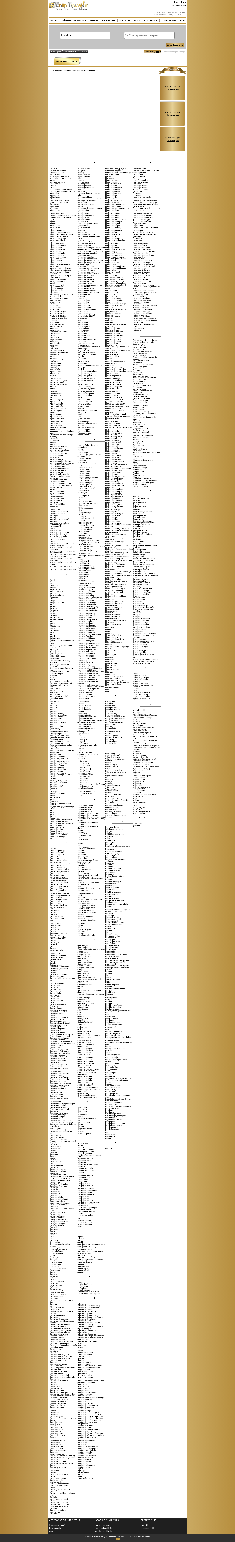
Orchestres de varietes (114, 770)
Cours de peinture (56, 1429)
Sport (135, 458)
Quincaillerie (110, 1148)
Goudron (80, 1016)
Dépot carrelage (83, 300)
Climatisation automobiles (60, 1244)
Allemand (53, 321)
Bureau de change (57, 827)
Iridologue (81, 1217)
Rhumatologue (138, 328)
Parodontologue (111, 857)
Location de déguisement (87, 1409)
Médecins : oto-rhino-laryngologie (118, 572)
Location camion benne (86, 1392)
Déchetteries (82, 202)
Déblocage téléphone (85, 188)
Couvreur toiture (56, 1469)
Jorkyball (80, 1265)
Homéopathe (82, 1115)
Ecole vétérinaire (84, 494)
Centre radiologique (57, 1117)
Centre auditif (55, 1016)
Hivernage (81, 1113)
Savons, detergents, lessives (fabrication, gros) (144, 366)
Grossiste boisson (84, 1048)
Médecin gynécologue (113, 470)
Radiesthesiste (139, 176)
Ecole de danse (83, 475)
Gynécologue (82, 1093)
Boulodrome (54, 749)
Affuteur (53, 223)
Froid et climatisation (85, 929)
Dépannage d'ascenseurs (87, 259)
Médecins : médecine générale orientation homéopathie (117, 558)
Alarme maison (55, 307)
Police (107, 1029)
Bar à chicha (54, 606)
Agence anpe (55, 225)
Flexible (80, 881)
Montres (108, 667)
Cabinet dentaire (56, 884)
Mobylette (109, 658)
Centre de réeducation (58, 1070)
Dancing (80, 173)
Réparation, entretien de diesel (145, 285)
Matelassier (109, 366)
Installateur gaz (83, 1196)
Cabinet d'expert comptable (60, 864)
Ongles (108, 763)
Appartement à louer (57, 367)
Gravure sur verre (84, 1043)
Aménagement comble (58, 332)
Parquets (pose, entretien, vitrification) (115, 860)
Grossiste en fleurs (84, 1060)
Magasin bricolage (112, 191)
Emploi (80, 559)
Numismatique (111, 741)
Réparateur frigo (139, 257)
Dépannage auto (83, 255)
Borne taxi (54, 707)
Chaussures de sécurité (59, 1199)
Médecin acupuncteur (113, 433)
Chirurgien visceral (57, 1225)
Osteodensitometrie (113, 794)
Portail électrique (111, 1056)
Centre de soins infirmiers (60, 1077)
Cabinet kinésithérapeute (59, 899)
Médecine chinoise (112, 519)
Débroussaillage (83, 189)
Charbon (53, 1158)
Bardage (53, 625)
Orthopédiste (110, 787)
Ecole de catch (83, 469)
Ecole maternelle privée (86, 488)
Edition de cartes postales (87, 503)
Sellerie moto (138, 383)
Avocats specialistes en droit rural (63, 570)
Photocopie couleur (112, 936)
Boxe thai (53, 784)
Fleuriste (80, 871)
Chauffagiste (54, 1188)
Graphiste (81, 1026)
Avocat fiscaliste (56, 538)
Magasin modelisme (113, 242)
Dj (78, 382)
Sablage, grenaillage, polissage (145, 340)
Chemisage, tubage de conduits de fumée (63, 1209)
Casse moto (54, 987)
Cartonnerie (54, 971)
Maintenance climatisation (115, 279)
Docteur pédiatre (83, 399)
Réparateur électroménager (143, 255)
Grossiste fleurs (83, 1067)
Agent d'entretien (56, 287)
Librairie (80, 1360)
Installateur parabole (85, 1200)
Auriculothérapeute (57, 498)
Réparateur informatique (142, 261)
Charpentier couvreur (58, 1175)
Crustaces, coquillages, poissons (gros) (63, 1494)
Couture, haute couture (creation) (62, 1458)
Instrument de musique (86, 1211)
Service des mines (140, 406)
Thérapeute (137, 551)
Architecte (54, 377)
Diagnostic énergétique (86, 352)
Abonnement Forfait (57, 173)
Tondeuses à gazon (140, 579)
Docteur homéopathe (85, 394)
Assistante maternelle (58, 454)
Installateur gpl (83, 1198)
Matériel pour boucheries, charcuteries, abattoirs (115, 400)
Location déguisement (86, 1441)
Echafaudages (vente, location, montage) (89, 455)
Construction (54, 1379)
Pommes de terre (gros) (114, 1031)
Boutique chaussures (58, 756)
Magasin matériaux (112, 238)
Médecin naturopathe (113, 480)
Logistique (81, 1471)
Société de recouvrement (143, 436)
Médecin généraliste (113, 467)
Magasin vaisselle (112, 263)
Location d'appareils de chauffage (90, 1398)
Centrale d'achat (56, 1008)
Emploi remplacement (86, 569)
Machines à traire (112, 174)
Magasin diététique (112, 232)
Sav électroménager (141, 361)
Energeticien (82, 580)
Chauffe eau (54, 1190)
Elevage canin (83, 537)
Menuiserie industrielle (114, 607)
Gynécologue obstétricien (87, 1097)
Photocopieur (110, 938)
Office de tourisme (112, 757)
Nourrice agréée (111, 736)
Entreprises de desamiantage (88, 676)
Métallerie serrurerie (113, 624)
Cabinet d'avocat (56, 858)
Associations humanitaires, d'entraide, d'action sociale (60, 475)
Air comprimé (55, 302)
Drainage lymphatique (85, 427)
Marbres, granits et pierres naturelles (115, 325)
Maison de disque (112, 296)
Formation (81, 898)
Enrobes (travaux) (84, 584)
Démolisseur (82, 232)
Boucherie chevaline (57, 717)
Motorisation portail (112, 678)
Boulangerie (54, 728)
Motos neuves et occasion (115, 680)
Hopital (80, 1117)
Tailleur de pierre (139, 506)
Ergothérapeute (83, 734)
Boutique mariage (56, 771)
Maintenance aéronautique (115, 277)
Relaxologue (138, 231)
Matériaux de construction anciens (118, 371)
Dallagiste (81, 171)
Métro (107, 632)
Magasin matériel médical (115, 240)
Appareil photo (55, 366)
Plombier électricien (113, 1007)
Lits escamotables (84, 1375)
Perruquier (109, 913)
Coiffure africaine (56, 1297)
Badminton (54, 586)
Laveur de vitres (83, 1356)
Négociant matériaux (113, 709)
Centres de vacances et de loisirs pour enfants (63, 1125)
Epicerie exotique (84, 707)
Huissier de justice (84, 1128)
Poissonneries (110, 1028)
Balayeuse (54, 597)
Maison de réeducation (114, 300)
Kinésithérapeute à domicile (88, 1292)
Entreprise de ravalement (87, 629)
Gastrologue (82, 986)
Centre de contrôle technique (61, 1042)
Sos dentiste (138, 443)
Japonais (80, 1237)
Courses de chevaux (58, 1435)
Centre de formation (57, 1046)
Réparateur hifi (138, 259)
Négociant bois (111, 707)
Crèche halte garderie (58, 1478)
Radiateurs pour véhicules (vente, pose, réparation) (146, 172)
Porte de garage (111, 1058)
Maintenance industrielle (114, 281)
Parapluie (109, 844)
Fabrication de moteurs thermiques (91, 817)
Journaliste (83, 52)
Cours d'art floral (56, 1422)
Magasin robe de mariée (114, 257)
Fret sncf (80, 922)
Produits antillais (111, 1093)
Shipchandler (138, 426)
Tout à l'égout (138, 587)
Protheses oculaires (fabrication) (118, 1106)
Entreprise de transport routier (89, 634)
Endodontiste (82, 576)
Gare (79, 983)
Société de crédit (139, 434)
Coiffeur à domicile (57, 1281)
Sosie (135, 447)
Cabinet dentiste (56, 888)
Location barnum (83, 1388)
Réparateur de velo (140, 253)
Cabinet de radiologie (58, 881)
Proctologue (110, 1091)
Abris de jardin (55, 174)
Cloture (52, 1255)
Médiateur (109, 594)
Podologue (109, 1020)
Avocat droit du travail (58, 534)
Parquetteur (109, 863)
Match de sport (111, 364)
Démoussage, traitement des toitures (88, 237)
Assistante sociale (57, 455)
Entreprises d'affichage (86, 666)
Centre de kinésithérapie (59, 1051)
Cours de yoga (55, 1431)
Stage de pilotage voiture (143, 460)
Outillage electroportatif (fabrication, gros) (114, 807)
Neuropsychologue (112, 732)
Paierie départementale (114, 829)
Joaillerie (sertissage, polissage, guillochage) (90, 1260)
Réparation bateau (140, 274)
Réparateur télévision (141, 272)
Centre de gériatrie (57, 1047)
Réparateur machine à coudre (144, 266)
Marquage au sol (111, 352)
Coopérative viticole (57, 1407)
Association (54, 457)
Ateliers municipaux (57, 493)
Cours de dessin (56, 1428)
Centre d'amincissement (59, 1025)
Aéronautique (55, 210)
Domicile (80, 409)
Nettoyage (109, 711)
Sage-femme (138, 344)
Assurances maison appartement (62, 485)
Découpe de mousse (85, 216)
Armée (52, 388)
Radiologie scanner (140, 189)
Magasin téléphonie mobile (115, 259)
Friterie (80, 928)
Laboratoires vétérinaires (87, 1341)
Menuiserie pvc (111, 611)
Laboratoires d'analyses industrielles (86, 1331)
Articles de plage (56, 405)
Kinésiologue (82, 1288)
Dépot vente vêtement (86, 315)
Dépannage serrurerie (85, 279)
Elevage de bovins (84, 539)
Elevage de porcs (84, 548)
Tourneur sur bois (140, 581)
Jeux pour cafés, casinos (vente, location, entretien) (90, 1252)
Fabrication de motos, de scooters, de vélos (91, 820)
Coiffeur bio (54, 1287)
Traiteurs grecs (139, 602)
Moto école (109, 673)
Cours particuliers (56, 1433)
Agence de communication (60, 232)
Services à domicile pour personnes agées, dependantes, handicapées (145, 413)
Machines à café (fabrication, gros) (119, 173)
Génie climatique (84, 998)
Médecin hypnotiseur (113, 474)
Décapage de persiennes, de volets (88, 194)
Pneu (107, 1015)
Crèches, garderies (57, 1482)
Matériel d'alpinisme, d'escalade (117, 377)
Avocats (53, 542)
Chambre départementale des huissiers (61, 1133)
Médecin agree (111, 435)
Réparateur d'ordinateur (142, 249)
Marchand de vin (111, 343)
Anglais (52, 347)
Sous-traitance (138, 451)
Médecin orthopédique (114, 489)
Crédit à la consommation (60, 1484)
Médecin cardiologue (113, 442)
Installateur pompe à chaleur (88, 1202)
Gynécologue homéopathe (87, 1095)
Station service (139, 473)
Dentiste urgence (84, 246)
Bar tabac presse (56, 619)
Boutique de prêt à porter (59, 762)
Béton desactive (56, 653)
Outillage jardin (111, 809)
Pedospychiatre (111, 889)
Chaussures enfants (57, 1201)
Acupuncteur (54, 195)
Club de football (56, 1263)
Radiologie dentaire (140, 186)
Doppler (80, 414)
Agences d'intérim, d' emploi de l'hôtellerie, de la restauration (62, 269)
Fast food (81, 838)
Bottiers (53, 709)
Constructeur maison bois (60, 1375)
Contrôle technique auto (59, 1392)
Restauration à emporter (142, 309)
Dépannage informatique (86, 270)
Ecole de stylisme (84, 484)
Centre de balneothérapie (59, 1038)
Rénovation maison (140, 242)
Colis (51, 1302)
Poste (107, 1071)
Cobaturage (54, 1276)
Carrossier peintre (56, 957)
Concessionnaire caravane (60, 1358)
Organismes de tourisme (115, 776)
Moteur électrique (112, 669)
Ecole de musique (84, 483)
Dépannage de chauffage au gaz (90, 261)
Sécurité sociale (139, 380)
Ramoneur (137, 195)
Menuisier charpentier (113, 615)
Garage (80, 951)
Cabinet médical (56, 901)
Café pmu (53, 912)
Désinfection (82, 334)
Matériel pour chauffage (114, 405)
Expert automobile (84, 769)
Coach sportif (55, 1272)
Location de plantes (85, 1426)
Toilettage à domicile (141, 570)
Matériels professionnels (114, 410)
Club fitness (54, 1267)
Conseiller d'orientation (58, 1371)
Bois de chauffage (57, 690)
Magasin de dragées (113, 206)
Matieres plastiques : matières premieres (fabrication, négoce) (117, 415)
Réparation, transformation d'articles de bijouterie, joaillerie (145, 292)
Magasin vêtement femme (115, 266)
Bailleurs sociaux (56, 591)
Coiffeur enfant (55, 1289)
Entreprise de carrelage (86, 602)
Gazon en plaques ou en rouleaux (90, 994)
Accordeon (54, 180)
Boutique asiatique (57, 754)
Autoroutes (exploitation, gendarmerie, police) (59, 524)
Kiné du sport (82, 1286)
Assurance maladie (57, 482)
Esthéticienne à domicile (87, 745)
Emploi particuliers (84, 565)
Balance (53, 593)
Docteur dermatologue (86, 388)
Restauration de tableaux (143, 313)
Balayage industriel (57, 595)
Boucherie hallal (56, 719)
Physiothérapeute (112, 945)
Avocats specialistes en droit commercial (61, 548)
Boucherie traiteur (56, 720)
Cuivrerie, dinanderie (58, 1510)
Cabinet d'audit (55, 856)
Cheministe (54, 1207)
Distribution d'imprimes (86, 377)
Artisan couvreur (56, 416)
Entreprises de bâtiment (86, 670)
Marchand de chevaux (114, 332)
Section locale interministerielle (145, 378)
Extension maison (84, 794)
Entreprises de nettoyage (87, 679)
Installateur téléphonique (87, 1207)
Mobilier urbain (111, 656)
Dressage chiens (84, 431)
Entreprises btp (83, 664)
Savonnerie (137, 363)
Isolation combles (84, 1221)
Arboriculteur (54, 373)
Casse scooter (55, 989)
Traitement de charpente (142, 588)
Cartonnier (54, 972)
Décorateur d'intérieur (85, 204)
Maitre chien (110, 307)
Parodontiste (110, 855)
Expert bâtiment (83, 771)
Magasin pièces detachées (115, 249)
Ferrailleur (81, 853)
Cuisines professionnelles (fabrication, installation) (60, 1505)
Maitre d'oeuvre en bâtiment (116, 309)
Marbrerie (109, 322)
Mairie (107, 289)
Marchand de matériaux (114, 337)
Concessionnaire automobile (61, 1356)
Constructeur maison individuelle (62, 1377)
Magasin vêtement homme (115, 268)
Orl (106, 778)
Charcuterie (54, 1160)
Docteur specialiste (84, 403)
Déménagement (83, 227)
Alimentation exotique (58, 317)
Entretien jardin (83, 698)
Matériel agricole (111, 373)
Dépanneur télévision (85, 294)
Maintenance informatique (115, 283)
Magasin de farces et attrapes (117, 208)
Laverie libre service (85, 1355)
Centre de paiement (57, 1059)
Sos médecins (138, 445)
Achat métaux (55, 184)
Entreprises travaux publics (88, 689)
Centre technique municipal (60, 1120)
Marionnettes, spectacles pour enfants (117, 348)
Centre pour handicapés (59, 1113)
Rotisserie (137, 330)
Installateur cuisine (84, 1193)
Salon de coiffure (139, 355)
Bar (51, 604)
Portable (108, 1046)
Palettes (108, 833)
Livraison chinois (84, 1379)
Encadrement (82, 572)
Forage (80, 892)
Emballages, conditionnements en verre (90, 557)
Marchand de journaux (114, 336)
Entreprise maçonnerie (86, 653)
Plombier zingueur (112, 1009)
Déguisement (82, 225)
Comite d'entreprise (57, 1315)
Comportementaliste (57, 1340)
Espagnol (81, 741)
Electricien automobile (86, 518)
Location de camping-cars (87, 1405)
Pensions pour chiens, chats (116, 904)
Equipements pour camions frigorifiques (88, 731)
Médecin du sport (112, 457)
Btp (51, 810)
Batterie (53, 636)
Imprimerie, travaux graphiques (89, 1164)
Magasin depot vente (113, 231)
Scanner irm (138, 368)
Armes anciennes (56, 390)
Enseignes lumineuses (86, 588)
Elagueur (80, 514)
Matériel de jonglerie (113, 384)
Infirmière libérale (84, 1177)
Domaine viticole (83, 407)
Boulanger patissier (57, 726)
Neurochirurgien (111, 724)
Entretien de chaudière (86, 694)
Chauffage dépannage (58, 1186)
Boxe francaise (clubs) (58, 782)
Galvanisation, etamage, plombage (91, 949)
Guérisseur (81, 1091)
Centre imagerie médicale (59, 1098)
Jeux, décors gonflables (86, 1257)
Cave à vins (54, 999)
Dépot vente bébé (84, 307)
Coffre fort (53, 1278)
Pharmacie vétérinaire (113, 925)
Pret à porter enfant (112, 1088)
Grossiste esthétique (85, 1063)
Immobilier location (84, 1153)
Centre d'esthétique (57, 1032)
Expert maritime (83, 780)
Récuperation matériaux (142, 221)
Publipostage (110, 1134)
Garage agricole (83, 955)
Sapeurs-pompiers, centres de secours (145, 358)
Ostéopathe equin (112, 798)
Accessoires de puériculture (60, 178)
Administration (55, 204)
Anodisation (54, 354)
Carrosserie (54, 952)
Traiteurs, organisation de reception (143, 610)
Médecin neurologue (113, 482)
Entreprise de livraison (86, 616)
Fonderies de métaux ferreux (88, 888)
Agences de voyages (58, 279)
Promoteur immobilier (113, 1103)
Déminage (81, 231)
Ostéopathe (109, 796)
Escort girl (81, 737)
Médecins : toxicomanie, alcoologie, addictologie (115, 591)
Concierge (53, 1362)
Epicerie (80, 704)
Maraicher (109, 321)
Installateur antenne (85, 1185)
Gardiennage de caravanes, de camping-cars (89, 980)
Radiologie (137, 184)
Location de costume (85, 1407)
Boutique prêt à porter (58, 773)
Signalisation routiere (141, 428)
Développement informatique (88, 347)
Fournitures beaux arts (86, 911)
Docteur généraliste (85, 390)
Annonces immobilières (59, 352)
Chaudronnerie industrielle (60, 1180)
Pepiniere (109, 906)
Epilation (80, 711)
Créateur (53, 1473)
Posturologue (110, 1073)
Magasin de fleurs (112, 210)
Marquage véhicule (112, 356)
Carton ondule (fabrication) (60, 967)
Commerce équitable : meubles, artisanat (62, 1322)
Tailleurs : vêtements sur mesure (146, 508)
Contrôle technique (57, 1390)
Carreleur (53, 946)
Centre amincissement (58, 1010)
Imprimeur (81, 1166)
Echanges (124, 21)
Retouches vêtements (141, 317)
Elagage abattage (84, 513)
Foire (79, 886)
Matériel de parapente (113, 386)
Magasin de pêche (112, 225)
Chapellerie (54, 1154)
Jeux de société (83, 1246)
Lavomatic (81, 1358)
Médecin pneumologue (114, 497)
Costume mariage (56, 1416)
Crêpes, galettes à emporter (60, 1490)
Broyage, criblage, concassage (62, 807)
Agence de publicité (57, 240)
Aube (52, 495)
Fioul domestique (84, 868)
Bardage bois (55, 627)
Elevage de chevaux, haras (88, 541)
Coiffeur (53, 1280)
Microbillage (110, 641)
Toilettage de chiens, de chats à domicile (145, 576)
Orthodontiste (110, 783)
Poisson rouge (111, 1026)
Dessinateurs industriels (86, 339)
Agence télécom (56, 261)
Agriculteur (54, 293)
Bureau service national (59, 835)
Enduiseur (81, 578)
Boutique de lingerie (57, 760)
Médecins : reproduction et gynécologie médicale (115, 586)
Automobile (54, 515)
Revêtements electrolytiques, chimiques (144, 325)
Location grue (82, 1444)
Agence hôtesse (56, 248)
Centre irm (54, 1100)
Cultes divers (55, 1512)
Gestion (80, 1011)
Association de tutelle (58, 467)
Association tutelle (57, 472)
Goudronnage (82, 1018)
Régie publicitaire (139, 229)
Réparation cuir (139, 277)
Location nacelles (84, 1454)
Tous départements (70, 52)
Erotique (80, 736)
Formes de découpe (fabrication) (90, 899)
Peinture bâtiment (112, 898)
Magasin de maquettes (114, 221)
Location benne (83, 1390)
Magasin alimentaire (113, 184)
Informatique (82, 1181)
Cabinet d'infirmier (57, 866)
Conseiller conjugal (57, 1370)
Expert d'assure (83, 777)
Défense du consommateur (88, 223)
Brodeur (53, 805)
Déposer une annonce (74, 21)
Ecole (79, 466)
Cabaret (53, 849)
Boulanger (53, 724)
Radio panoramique (140, 182)
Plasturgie (109, 994)
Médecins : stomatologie (115, 588)
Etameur (80, 749)
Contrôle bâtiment (56, 1386)
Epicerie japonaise (84, 709)
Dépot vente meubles (85, 311)
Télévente (137, 540)
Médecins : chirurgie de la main (117, 528)
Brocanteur (54, 801)
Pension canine (111, 902)
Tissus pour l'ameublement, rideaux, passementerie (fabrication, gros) (144, 566)
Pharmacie (109, 915)
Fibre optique (82, 858)
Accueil (54, 21)
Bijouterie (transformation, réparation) (60, 665)
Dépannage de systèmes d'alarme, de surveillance (91, 263)
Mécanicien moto (112, 418)
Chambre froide (55, 1135)
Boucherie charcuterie (58, 715)
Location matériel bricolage (87, 1446)
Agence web (54, 266)
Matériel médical (111, 395)
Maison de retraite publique (115, 304)
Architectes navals (57, 382)
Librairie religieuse (84, 1364)
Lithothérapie (82, 1373)
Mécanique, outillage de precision (118, 427)
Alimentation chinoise (58, 315)
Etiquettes (81, 760)
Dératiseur (81, 321)
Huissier (80, 1126)
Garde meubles (83, 975)
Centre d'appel (55, 1027)
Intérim (80, 1213)
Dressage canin (83, 429)
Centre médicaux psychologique (62, 1104)
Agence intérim (55, 251)
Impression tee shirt (85, 1159)
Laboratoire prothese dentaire (88, 1323)
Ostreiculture (110, 802)
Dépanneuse (82, 296)
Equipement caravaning (86, 717)
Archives (53, 386)
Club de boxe (55, 1261)
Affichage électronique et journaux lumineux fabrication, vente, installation (63, 217)
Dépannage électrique (85, 266)
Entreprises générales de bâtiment (90, 687)
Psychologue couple (113, 1121)
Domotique (81, 412)
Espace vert (82, 739)
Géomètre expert (84, 1002)
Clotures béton (55, 1257)
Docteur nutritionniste (85, 395)
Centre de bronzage (57, 1040)
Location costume (84, 1396)
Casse (52, 980)
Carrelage (53, 944)
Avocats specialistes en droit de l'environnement (62, 552)
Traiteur (136, 596)
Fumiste (80, 933)
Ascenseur (54, 439)
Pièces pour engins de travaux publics (117, 969)
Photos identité (111, 943)
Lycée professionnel (85, 1478)
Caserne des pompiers (58, 974)
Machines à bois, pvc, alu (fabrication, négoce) (115, 170)
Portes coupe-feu (112, 1063)
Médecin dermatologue (114, 448)
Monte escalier (111, 663)
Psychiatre (109, 1112)
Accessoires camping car (59, 176)
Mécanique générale (113, 425)
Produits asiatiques (112, 827)
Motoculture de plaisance (115, 676)
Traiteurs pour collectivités (143, 607)
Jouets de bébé (83, 1267)
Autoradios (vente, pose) (59, 519)
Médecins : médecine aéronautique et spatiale (119, 550)
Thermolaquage (139, 555)
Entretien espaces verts (86, 696)
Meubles (108, 633)
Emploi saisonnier (84, 571)
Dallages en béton (84, 169)
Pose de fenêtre (111, 1067)
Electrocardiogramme (85, 528)
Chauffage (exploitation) (59, 1184)
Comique (53, 1313)
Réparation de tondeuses (143, 281)
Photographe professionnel (115, 942)
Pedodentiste (110, 883)
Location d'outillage (84, 1399)
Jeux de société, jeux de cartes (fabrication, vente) (89, 1249)
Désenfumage (82, 332)
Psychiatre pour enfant (114, 1114)
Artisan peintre (55, 424)
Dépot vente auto (84, 306)
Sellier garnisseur (140, 389)
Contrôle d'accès (56, 1388)
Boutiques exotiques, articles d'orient (61, 776)
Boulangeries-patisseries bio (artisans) (61, 746)
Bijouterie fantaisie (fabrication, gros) (62, 669)
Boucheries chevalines (58, 722)
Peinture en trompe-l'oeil (114, 900)
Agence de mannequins (59, 236)
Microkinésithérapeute (114, 643)
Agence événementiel (58, 246)
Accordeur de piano (57, 182)
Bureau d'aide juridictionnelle (61, 820)
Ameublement (55, 334)
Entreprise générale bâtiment (88, 644)
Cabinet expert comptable (60, 894)
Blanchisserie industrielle (59, 681)
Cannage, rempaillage (58, 937)
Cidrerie (52, 1235)
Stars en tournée (139, 466)
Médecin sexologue (112, 510)
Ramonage (137, 193)
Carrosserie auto (56, 954)
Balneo (52, 599)
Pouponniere (110, 1076)
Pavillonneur (110, 872)
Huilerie (80, 1124)
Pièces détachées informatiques (118, 960)
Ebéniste (80, 449)
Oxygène (108, 817)
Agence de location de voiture (61, 234)
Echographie (82, 462)
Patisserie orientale (112, 870)
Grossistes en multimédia (87, 1088)
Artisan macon (55, 420)
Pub (106, 1133)
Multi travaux (110, 686)
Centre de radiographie (58, 1064)
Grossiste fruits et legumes (88, 1069)
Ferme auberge (83, 847)
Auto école (54, 502)
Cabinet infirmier (56, 898)
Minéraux (108, 645)
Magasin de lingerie (112, 218)
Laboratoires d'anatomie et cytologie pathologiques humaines (90, 1335)
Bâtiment (53, 634)
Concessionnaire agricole (59, 1355)
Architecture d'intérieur (58, 384)
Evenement (81, 767)
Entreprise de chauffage (86, 604)
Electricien (81, 516)
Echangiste (81, 460)
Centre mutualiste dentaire (60, 1109)
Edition (80, 499)
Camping (53, 928)
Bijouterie (53, 662)
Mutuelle (108, 691)
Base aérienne (55, 632)
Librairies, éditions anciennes (88, 1368)
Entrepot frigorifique (85, 589)
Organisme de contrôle (114, 774)
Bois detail (54, 692)
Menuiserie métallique (113, 609)
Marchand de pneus (113, 339)
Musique (108, 690)
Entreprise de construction (87, 610)
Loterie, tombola (83, 1473)
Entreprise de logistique (86, 617)
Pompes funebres (112, 1041)
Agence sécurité (56, 259)
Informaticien (82, 1179)
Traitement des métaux (142, 592)
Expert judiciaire (83, 779)
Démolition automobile (86, 234)
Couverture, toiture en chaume (61, 1463)
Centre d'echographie (58, 1029)
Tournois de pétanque (141, 583)
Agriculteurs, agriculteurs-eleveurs (63, 294)
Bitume (52, 679)
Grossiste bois (83, 1046)
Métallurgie (109, 628)
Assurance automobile (58, 480)
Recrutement (138, 212)
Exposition (81, 790)
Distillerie (81, 369)
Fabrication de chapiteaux (87, 815)
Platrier (108, 996)
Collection (53, 1304)
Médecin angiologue (113, 439)
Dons (137, 21)
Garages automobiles (85, 968)
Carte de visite (55, 959)
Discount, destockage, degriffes (89, 366)
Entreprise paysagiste (86, 655)
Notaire (108, 734)
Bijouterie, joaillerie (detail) (60, 672)
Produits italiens (111, 1101)
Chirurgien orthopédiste (59, 1222)
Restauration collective (142, 311)
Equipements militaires (86, 728)
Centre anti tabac (56, 1014)
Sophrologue (138, 441)
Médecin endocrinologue (114, 461)
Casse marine (55, 986)
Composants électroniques (60, 1343)
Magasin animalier (112, 186)
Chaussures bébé (56, 1197)
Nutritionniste (110, 743)
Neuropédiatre (110, 728)
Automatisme (55, 510)
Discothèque (82, 364)
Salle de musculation (141, 348)
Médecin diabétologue (113, 450)
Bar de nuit (54, 612)
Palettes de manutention (114, 835)
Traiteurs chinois (139, 600)
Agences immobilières (58, 281)
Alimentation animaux (58, 311)
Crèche (52, 1476)
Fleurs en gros (83, 873)
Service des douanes (141, 404)
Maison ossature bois (113, 306)
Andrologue (54, 341)
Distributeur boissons (85, 373)
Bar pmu (53, 614)
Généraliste (81, 996)
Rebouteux (137, 199)
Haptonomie (82, 1107)
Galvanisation (82, 947)
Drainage (80, 425)
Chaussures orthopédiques (60, 1203)
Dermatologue (82, 324)
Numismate (109, 739)
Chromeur (53, 1233)
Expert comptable (84, 773)
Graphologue (82, 1028)
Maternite (109, 412)
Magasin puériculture (113, 255)
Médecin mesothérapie (114, 478)
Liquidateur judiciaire (85, 1371)
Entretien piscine (84, 700)
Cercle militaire (55, 1128)
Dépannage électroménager (88, 268)
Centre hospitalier (56, 1096)
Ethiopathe (81, 756)
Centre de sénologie (57, 1076)
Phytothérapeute (111, 947)
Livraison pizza (83, 1386)
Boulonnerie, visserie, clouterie (62, 750)
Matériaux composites (114, 367)
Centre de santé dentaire (59, 1074)
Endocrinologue (83, 574)
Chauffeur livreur (56, 1192)
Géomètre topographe (85, 1003)
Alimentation (54, 309)
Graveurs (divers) (84, 1033)
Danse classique (83, 174)
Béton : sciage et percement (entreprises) (61, 646)
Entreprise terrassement (86, 659)
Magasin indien (111, 236)
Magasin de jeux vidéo (114, 212)
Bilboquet (53, 676)
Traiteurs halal (138, 603)
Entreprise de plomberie (86, 627)
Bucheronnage (55, 814)
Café (51, 909)
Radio (135, 178)
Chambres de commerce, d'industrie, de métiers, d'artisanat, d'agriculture (63, 1141)
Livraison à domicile (85, 1377)
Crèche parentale (56, 1480)
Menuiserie (109, 600)
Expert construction (85, 775)
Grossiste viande (84, 1086)
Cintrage (53, 1238)
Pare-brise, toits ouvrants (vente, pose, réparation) (118, 847)
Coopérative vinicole (57, 1405)
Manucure (109, 315)
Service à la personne (141, 398)
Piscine (108, 977)
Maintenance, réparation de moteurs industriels (116, 286)
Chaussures (54, 1195)
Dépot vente (82, 304)
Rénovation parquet (140, 244)
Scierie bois (137, 372)
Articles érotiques (56, 407)
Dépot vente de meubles (87, 309)
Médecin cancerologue (114, 441)
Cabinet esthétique (57, 892)
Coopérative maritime (58, 1403)
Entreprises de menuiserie (87, 677)
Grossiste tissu (83, 1082)
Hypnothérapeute (84, 1134)
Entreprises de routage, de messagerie (87, 682)
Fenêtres (80, 843)
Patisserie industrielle (113, 868)
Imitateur (80, 1146)
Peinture (108, 897)
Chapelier (53, 1152)
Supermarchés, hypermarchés (145, 481)
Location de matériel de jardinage (90, 1418)
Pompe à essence (112, 1033)
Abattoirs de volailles (58, 171)
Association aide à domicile (60, 461)
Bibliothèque (54, 659)
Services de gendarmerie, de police (144, 418)
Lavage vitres (82, 1347)
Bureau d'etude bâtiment (59, 822)
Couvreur (53, 1465)
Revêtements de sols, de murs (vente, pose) (145, 322)
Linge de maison (83, 1369)
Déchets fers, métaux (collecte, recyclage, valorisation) (89, 200)
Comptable (54, 1351)
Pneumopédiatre (111, 1016)
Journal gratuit (83, 1268)
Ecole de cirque (83, 471)
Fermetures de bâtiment (86, 849)
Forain (79, 896)
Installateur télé (83, 1206)
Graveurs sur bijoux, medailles (89, 1035)
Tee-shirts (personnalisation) (144, 523)
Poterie (108, 1075)
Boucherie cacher (56, 713)
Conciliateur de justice (58, 1364)
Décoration (81, 206)
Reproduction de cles (141, 294)
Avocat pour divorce (57, 540)
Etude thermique (83, 765)
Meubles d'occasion (113, 635)
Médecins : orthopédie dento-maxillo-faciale (116, 569)
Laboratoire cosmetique (86, 1311)
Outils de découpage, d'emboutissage (113, 812)
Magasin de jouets (112, 214)
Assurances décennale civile (61, 484)
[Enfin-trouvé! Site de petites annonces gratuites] (68, 10)
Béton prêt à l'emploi (58, 657)
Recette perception (140, 206)
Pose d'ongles (110, 1065)
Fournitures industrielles (86, 912)
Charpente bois (55, 1167)
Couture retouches (57, 1454)
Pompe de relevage (112, 1035)
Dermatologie (82, 322)
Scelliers (136, 370)
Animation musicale (57, 350)
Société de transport (141, 438)
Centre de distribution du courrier (62, 1044)
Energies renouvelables (86, 582)
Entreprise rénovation (85, 657)
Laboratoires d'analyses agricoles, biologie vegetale (90, 1327)
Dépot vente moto (84, 313)
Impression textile (84, 1161)
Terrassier (137, 543)
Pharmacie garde (112, 921)
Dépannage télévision (85, 281)
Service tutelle (138, 408)
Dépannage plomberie (85, 276)
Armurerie (53, 392)
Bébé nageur (54, 642)
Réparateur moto (139, 268)
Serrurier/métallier (140, 396)
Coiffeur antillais (56, 1285)
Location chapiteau (84, 1394)
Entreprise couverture (85, 595)
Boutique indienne (57, 767)
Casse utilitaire (55, 993)
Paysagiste (109, 874)
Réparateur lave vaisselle (143, 264)
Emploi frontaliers (84, 561)
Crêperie (53, 1488)
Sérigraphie (137, 393)
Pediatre (108, 880)
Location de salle (84, 1428)
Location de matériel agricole (88, 1413)
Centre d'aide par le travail (60, 1023)
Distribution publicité (85, 380)
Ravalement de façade (142, 197)
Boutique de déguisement (59, 758)
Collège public (55, 1310)
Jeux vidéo (81, 1255)
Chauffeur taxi (55, 1194)
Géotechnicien (83, 1005)
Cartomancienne (56, 965)
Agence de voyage (57, 244)
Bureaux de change (57, 837)
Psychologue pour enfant (115, 1123)
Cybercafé (54, 1514)
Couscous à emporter (58, 1450)
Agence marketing (57, 255)
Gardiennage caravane (86, 977)
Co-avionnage (55, 1270)
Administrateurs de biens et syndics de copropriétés (60, 202)
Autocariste (54, 506)
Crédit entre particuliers (59, 1486)
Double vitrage (83, 422)
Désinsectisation (83, 336)
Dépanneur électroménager (87, 291)
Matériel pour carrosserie (115, 403)
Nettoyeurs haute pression (115, 722)
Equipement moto (84, 724)
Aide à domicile (56, 296)
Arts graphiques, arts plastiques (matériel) (62, 436)
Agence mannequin (57, 253)
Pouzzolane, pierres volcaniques (118, 1078)
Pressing (108, 1084)
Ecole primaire (83, 490)
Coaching (53, 1274)
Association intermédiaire (59, 469)
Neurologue (109, 726)
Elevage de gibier (84, 544)
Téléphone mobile (140, 530)
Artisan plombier (56, 425)
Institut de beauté (84, 1209)
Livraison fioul (82, 1385)
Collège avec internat (58, 1308)
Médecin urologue (112, 517)
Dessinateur (82, 337)
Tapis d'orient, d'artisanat (142, 512)
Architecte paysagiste (58, 380)
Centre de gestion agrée (59, 1049)
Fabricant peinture (84, 811)
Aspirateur (54, 444)
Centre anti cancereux (58, 1012)
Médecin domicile (112, 454)
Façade (80, 830)
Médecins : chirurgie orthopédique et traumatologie (118, 531)
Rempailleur (137, 238)
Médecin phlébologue (113, 495)
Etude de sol (82, 762)
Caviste (52, 1002)
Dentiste (80, 240)
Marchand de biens (112, 328)
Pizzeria (108, 986)
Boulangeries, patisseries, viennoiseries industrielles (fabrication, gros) (60, 737)
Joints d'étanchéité (84, 1263)
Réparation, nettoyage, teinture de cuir (146, 288)
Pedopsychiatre (111, 885)
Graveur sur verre (84, 1031)
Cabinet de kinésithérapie (59, 871)
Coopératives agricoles (58, 1409)
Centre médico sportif (58, 1105)
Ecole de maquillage (85, 481)
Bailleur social (55, 589)
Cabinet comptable (57, 854)
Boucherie (53, 711)
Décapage (81, 191)
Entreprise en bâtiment (86, 638)
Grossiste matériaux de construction (86, 1074)
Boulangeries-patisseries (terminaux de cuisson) (59, 742)
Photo (107, 932)
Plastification (110, 992)
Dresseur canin (83, 435)
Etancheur (81, 750)
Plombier (108, 1003)
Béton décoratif (55, 651)
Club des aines (55, 1265)
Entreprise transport (85, 662)
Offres (94, 21)
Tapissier (136, 514)
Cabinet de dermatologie (59, 869)
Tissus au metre (139, 562)
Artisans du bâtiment (58, 427)
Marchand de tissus (113, 341)
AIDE (182, 21)
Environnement (83, 702)
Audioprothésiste (56, 497)
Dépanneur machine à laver (88, 293)
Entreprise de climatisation (87, 606)
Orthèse (108, 781)
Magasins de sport (112, 272)
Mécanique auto (111, 422)
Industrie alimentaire (85, 1168)
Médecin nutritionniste (114, 484)
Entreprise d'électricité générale (89, 597)
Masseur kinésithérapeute (115, 362)
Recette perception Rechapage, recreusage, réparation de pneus (145, 203)
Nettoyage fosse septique (115, 719)
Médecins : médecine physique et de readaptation (118, 561)
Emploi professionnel (85, 567)
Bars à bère (54, 631)
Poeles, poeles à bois (113, 1024)
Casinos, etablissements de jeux (62, 978)
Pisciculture (110, 975)
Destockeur (81, 341)
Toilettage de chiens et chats (144, 573)
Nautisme (109, 704)
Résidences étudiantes (142, 300)
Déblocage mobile (84, 184)
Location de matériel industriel (89, 1420)
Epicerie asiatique (84, 706)
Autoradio (53, 517)
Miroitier (108, 652)
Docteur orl (81, 397)
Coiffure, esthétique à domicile (61, 1300)
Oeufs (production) (112, 755)
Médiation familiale (112, 598)
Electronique (82, 533)
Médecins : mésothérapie (115, 564)
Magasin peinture (112, 248)
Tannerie (136, 510)
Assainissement (56, 448)
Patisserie (109, 867)
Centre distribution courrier (60, 1085)
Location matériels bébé (86, 1450)
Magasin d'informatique (114, 201)
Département (82, 298)
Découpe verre (83, 221)
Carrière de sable (56, 950)
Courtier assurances (57, 1441)
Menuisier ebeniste (112, 617)
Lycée (79, 1476)
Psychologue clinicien (113, 1120)
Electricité (81, 520)
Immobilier (81, 1147)
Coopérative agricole (58, 1401)
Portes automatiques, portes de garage (117, 1060)
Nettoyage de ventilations (115, 717)
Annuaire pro (168, 21)
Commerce (54, 1317)
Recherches (108, 21)
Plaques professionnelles (115, 988)
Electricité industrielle (85, 526)
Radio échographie (140, 180)
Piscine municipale (112, 979)
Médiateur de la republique (115, 596)
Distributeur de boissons (86, 375)
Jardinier (80, 1240)
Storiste (136, 477)
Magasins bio (110, 270)
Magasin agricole (112, 182)
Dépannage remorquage (86, 277)
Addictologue (55, 197)
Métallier (108, 626)
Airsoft (52, 304)
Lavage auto (82, 1345)
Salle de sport (138, 350)
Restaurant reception (141, 307)
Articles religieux (56, 410)
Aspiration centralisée (58, 446)
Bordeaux (53, 706)
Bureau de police (56, 829)
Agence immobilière (57, 249)
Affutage (53, 221)
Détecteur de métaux (85, 343)
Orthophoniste (110, 789)
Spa (134, 454)
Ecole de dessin (83, 479)
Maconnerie (109, 178)
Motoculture (110, 675)
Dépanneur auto (83, 287)
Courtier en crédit (56, 1445)
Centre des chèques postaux (61, 1083)
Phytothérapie (110, 949)
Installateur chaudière (85, 1187)
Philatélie (108, 927)
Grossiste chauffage (85, 1050)
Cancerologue (55, 935)
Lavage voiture (83, 1349)
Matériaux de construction (115, 369)
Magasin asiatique (112, 189)
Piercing (108, 973)
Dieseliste (81, 356)
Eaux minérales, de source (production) (87, 446)
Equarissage (82, 713)
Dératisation (82, 319)
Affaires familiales (57, 214)
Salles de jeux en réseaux (143, 351)
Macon (108, 176)
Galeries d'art (82, 945)
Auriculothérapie (56, 500)
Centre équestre (56, 1090)
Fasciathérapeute (84, 836)
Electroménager (83, 531)
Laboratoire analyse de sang (88, 1306)
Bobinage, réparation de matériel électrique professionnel (62, 684)
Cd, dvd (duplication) (58, 1004)
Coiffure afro (54, 1298)
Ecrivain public (83, 496)
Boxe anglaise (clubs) (58, 780)
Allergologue (54, 322)
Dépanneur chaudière (85, 289)
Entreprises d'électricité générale (90, 668)
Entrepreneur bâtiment (86, 591)
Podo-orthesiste (111, 1018)
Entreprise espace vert (86, 640)
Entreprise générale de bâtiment (89, 646)
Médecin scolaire (112, 508)
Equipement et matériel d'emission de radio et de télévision (90, 721)
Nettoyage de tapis (112, 715)
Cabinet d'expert (56, 862)
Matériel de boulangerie (114, 380)
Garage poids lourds (85, 962)
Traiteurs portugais (140, 605)
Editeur (80, 498)
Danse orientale (83, 176)
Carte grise (54, 961)
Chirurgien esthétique (58, 1220)
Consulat (53, 1383)
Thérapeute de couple (141, 553)
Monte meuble (110, 665)
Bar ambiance (55, 610)
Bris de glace (55, 797)
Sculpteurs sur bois (140, 376)
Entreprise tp (82, 661)
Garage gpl (81, 958)
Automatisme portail (57, 514)
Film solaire (81, 866)
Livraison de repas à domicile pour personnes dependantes (90, 1382)
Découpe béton (83, 210)
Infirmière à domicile (85, 1176)
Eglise (79, 507)
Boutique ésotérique (57, 765)
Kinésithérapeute (84, 1290)
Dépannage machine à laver (88, 274)
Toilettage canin (139, 572)
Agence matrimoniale (58, 257)
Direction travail (83, 362)
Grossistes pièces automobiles (89, 1090)
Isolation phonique (84, 1224)
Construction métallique (59, 1381)
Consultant (54, 1385)
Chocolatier (54, 1227)
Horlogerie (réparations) (86, 1119)
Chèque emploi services (59, 1212)
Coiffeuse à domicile (58, 1295)
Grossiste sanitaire (84, 1080)
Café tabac (54, 914)
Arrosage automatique (58, 395)
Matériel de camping (113, 382)
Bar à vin (53, 608)
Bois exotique (55, 694)
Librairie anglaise (84, 1362)
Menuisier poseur (112, 618)
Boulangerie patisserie (58, 734)
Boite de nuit (54, 702)
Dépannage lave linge (85, 272)
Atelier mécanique (57, 491)
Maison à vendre (111, 293)
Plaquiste (109, 990)
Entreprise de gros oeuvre (87, 612)
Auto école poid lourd (58, 504)
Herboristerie (82, 1111)
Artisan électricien (57, 418)
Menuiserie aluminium (113, 603)
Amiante (53, 336)
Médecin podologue (112, 498)
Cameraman (54, 922)
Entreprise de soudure (86, 632)
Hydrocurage (82, 1130)
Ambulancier (54, 330)
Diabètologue (82, 349)
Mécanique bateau (112, 424)
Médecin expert (111, 463)
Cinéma (52, 1237)
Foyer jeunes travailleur (86, 920)
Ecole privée (82, 492)
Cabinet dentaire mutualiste (60, 886)
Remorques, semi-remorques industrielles (144, 235)
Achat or (53, 186)
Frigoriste (81, 924)
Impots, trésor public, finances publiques (89, 1156)
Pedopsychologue (112, 887)
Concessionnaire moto (58, 1360)
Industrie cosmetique (85, 1170)
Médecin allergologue (113, 437)
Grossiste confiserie (85, 1056)
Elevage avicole (83, 535)
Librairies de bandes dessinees (89, 1366)
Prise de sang (110, 1090)
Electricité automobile (85, 522)
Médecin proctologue (113, 500)
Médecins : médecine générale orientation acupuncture (117, 554)
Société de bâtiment (141, 432)
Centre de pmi (55, 1062)
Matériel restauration (113, 409)
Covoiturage (54, 1471)
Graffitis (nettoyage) (85, 1022)
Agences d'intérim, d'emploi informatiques (60, 276)
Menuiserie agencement (114, 602)
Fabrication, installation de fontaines (87, 824)
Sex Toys (136, 421)
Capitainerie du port (57, 939)
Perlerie (108, 908)
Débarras (80, 180)
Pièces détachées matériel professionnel (115, 963)
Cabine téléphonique (57, 851)
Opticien (108, 768)
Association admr (56, 459)
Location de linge (84, 1411)
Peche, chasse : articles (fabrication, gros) (114, 877)
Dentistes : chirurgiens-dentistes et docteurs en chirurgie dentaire (91, 249)
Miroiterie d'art (110, 650)
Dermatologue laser (85, 326)
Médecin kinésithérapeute (115, 476)
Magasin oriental (111, 244)
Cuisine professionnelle (59, 1503)
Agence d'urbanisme (57, 231)
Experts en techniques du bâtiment (91, 784)
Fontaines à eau (83, 890)
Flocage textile (83, 884)
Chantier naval (55, 1147)
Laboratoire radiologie (85, 1325)
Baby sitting (54, 582)
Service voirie (138, 410)
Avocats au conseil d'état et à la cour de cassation (62, 544)
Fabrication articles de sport (88, 813)
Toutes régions (56, 52)
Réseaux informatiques (142, 298)
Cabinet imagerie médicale (60, 896)
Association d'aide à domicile (61, 465)
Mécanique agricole (112, 420)
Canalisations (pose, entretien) (61, 933)
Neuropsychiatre (111, 730)
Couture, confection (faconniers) (62, 1456)
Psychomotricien (111, 1127)
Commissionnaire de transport (61, 1328)
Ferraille (80, 851)
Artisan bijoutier (56, 414)
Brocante (53, 799)
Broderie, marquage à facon (60, 803)
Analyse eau (54, 337)
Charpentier (54, 1173)
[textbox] (85, 35)
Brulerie (52, 809)
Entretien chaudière (85, 690)
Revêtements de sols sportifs (144, 319)
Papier (107, 838)
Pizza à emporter (112, 985)
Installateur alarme (84, 1183)
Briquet (52, 795)
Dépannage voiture (84, 283)
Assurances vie (56, 487)
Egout (79, 511)
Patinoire (108, 865)
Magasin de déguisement (115, 204)
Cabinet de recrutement (59, 882)
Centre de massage (57, 1055)
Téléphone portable (140, 532)
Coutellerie (54, 1452)
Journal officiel (83, 1270)
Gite (79, 1013)
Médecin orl (109, 487)
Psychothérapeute (112, 1129)
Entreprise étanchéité (85, 642)
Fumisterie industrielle (86, 935)
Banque (52, 601)
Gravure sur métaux (85, 1041)
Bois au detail (55, 689)
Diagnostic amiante (84, 350)
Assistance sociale (57, 452)
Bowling (53, 779)
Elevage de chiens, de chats (88, 542)
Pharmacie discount (113, 919)
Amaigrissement (56, 326)
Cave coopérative (56, 1001)
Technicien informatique (142, 521)
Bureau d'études (56, 825)
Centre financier (56, 1092)
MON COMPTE (150, 21)
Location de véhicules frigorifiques (90, 1433)
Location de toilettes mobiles (88, 1429)
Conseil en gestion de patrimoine (62, 1368)
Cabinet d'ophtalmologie (59, 868)
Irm (78, 1219)
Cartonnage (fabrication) (59, 969)
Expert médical (83, 782)
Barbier (52, 623)
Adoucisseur (54, 206)
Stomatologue (138, 475)
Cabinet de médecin (57, 873)
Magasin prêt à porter (113, 253)
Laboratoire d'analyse (85, 1313)
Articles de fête (55, 401)
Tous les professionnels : (66, 61)
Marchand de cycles (113, 334)
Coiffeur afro (54, 1283)
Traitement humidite (141, 594)
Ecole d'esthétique (84, 468)
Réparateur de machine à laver (145, 251)
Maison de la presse (113, 298)
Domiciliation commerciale (87, 410)
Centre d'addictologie (58, 1021)
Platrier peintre (111, 998)
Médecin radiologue (112, 502)
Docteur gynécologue (85, 392)
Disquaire (81, 367)
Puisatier (108, 1138)
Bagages (53, 588)
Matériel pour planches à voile (117, 407)
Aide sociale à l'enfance (59, 298)
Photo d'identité (111, 934)
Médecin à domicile (112, 431)
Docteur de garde (84, 386)
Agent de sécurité (56, 291)
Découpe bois (82, 212)
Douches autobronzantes (87, 424)
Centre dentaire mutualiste (60, 1079)
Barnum (53, 629)
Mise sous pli (110, 654)
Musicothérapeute (112, 688)
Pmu (107, 1013)
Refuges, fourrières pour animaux (146, 227)
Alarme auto (54, 306)
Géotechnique (82, 1007)
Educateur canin (83, 505)
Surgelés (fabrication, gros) (143, 483)
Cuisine (52, 1501)
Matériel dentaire (111, 392)
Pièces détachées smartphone (117, 966)
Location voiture (83, 1467)
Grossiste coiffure (84, 1054)
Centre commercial (57, 1019)
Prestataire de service (114, 1086)
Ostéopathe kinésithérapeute (116, 800)
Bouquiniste (54, 752)
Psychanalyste (111, 1110)
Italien (79, 1226)
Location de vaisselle (85, 1431)
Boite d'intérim (55, 700)
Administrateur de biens (59, 199)
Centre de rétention (57, 1072)
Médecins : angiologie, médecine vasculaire (118, 526)
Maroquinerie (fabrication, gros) (117, 350)
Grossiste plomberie (85, 1078)
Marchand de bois (112, 330)
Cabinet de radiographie (59, 879)
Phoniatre (109, 930)
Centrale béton (55, 1006)
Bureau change (55, 818)
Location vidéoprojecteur (87, 1465)
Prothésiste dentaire (113, 1108)
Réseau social (138, 296)
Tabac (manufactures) (141, 498)
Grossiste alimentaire (85, 1045)
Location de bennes (85, 1403)
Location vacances (84, 1461)
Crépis (52, 1491)
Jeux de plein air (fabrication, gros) (91, 1244)
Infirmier (80, 1172)
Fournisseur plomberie (86, 905)
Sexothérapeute (139, 424)
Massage (108, 358)
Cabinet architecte (57, 853)
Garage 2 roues (83, 953)
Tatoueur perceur (139, 515)
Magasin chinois (111, 195)
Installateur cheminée (85, 1189)
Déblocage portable (84, 186)
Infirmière (81, 1174)
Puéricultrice (110, 1136)
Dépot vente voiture (85, 317)
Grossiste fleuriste (84, 1065)
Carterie (53, 963)
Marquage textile (111, 354)
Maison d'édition (111, 294)
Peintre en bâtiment (113, 893)
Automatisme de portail (59, 512)
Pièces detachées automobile (117, 955)
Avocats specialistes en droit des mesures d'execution (63, 556)
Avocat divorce (55, 530)
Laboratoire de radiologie (87, 1319)
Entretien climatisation (86, 692)
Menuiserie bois (111, 605)
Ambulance (54, 328)
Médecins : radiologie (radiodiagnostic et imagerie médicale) (116, 581)
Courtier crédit (55, 1443)
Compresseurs (55, 1349)
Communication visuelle (59, 1334)
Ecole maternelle (84, 486)
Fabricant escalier (84, 809)
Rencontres (137, 240)
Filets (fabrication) (84, 864)
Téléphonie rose (139, 536)
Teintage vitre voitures (141, 525)
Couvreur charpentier (58, 1467)
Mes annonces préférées (173, 52)
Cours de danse (56, 1426)
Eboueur (80, 451)
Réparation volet (139, 283)
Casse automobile (57, 984)
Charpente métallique (58, 1171)
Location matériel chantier (87, 1448)
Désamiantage (83, 328)
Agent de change (56, 289)
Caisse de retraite (56, 916)
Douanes (80, 420)
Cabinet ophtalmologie (58, 905)
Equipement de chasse (86, 719)
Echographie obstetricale (87, 464)
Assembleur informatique (59, 450)
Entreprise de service (85, 631)
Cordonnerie (54, 1413)
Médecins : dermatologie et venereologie (116, 535)
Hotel (79, 1120)
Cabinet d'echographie (58, 860)
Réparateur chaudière (141, 248)
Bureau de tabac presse (59, 833)
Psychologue (110, 1118)
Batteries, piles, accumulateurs (62, 640)
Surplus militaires (140, 484)
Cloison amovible (56, 1253)
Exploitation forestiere (86, 788)
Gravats (80, 1029)
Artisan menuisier (56, 422)
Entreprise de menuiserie (87, 619)
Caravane (53, 941)
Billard (52, 677)
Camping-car (54, 931)
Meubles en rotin (111, 637)
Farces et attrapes (84, 834)
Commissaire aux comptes (60, 1325)
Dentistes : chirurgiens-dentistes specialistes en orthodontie (90, 252)
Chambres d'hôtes (57, 1137)
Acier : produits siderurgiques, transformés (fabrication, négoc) (62, 190)
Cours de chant (55, 1424)
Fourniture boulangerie (86, 907)
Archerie (53, 375)
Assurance (54, 478)
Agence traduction (57, 263)
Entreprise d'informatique (87, 599)
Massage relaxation (113, 360)
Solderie (136, 440)
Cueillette (53, 1497)
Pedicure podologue (113, 882)
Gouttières (81, 1020)
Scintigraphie (138, 374)
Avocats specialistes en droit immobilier (61, 567)
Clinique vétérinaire (57, 1251)
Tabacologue (138, 504)
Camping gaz (55, 929)
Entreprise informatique (86, 647)
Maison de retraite (112, 302)
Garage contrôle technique (87, 956)
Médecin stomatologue (114, 514)
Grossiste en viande (85, 1061)
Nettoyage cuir (111, 713)
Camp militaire (55, 926)
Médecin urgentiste (112, 515)
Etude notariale (83, 764)
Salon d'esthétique (140, 353)
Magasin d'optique (112, 202)
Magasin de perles (112, 227)
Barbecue (53, 621)
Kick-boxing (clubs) (84, 1284)
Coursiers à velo (56, 1439)
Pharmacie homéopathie (114, 923)
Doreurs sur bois (83, 418)
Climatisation (55, 1242)
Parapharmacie (111, 842)
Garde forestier (83, 973)
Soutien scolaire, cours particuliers (146, 453)
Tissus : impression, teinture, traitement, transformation (144, 559)
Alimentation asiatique (58, 313)
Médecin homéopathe (113, 472)
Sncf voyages (138, 430)
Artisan (52, 412)
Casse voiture (55, 995)
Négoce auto (110, 706)
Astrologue (54, 489)
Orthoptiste (109, 793)
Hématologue (82, 1109)
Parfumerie (109, 850)
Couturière (54, 1459)
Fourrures (81, 918)
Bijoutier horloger (56, 674)
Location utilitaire (84, 1459)
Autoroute (53, 521)
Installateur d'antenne (85, 1194)
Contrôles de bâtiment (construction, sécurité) (59, 1399)
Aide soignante (55, 300)
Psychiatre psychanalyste (115, 1116)
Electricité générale (84, 524)
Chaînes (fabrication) (58, 1130)
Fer (78, 845)
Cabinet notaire (55, 903)
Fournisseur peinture (85, 903)
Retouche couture (140, 315)
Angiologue (54, 345)
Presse (108, 1082)
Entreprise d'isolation (85, 601)
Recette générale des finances (145, 201)
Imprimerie (81, 1163)
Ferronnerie (81, 854)
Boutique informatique (58, 769)
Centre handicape (56, 1094)
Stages (136, 462)
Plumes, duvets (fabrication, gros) (118, 1011)
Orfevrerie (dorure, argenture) (116, 772)
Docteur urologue (84, 405)
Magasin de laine (112, 216)
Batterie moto (55, 638)
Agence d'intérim (56, 229)
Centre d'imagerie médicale (60, 1036)
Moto (107, 671)
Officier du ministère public (115, 759)
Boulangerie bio (56, 730)
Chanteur (53, 1145)
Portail (107, 1052)
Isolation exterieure (84, 1222)
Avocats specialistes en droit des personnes (63, 559)
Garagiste (81, 970)
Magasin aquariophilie (113, 188)
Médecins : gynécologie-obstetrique (114, 543)
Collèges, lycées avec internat (61, 1312)
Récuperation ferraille (141, 219)
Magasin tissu (110, 261)
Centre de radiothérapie (59, 1068)
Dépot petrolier (83, 302)
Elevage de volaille (84, 550)
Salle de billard (139, 346)
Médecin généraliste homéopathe (118, 469)
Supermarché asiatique (142, 479)
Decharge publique (84, 197)
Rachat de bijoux (139, 169)
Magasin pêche (111, 246)
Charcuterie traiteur (57, 1162)
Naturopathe (110, 702)
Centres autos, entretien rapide (62, 1122)
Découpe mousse (84, 219)
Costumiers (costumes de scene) (63, 1418)
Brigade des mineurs (58, 794)
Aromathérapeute (56, 394)
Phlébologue (110, 928)
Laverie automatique (85, 1353)
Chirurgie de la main (57, 1216)
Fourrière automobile (85, 916)
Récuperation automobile (142, 216)
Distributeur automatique (87, 371)
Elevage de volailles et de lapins (90, 552)
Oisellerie (109, 761)
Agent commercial (57, 285)
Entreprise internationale (86, 649)
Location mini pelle (84, 1452)
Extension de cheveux (86, 792)
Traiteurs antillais (139, 598)
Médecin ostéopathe (113, 493)
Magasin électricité (112, 234)
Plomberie (109, 1002)
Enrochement (82, 586)
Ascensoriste (55, 441)
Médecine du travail (113, 521)
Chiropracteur (55, 1214)
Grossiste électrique (85, 1058)
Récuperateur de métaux (142, 214)
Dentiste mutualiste (85, 242)
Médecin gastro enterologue (116, 465)
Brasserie (53, 788)
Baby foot (53, 580)
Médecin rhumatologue (114, 506)
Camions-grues (55, 924)
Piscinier (108, 981)
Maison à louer (111, 291)
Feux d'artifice (82, 856)
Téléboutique (138, 527)
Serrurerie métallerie (141, 394)
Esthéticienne (82, 743)
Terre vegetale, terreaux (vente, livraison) (145, 546)
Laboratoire (81, 1304)
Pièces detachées (112, 953)
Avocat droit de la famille (59, 532)
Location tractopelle (85, 1458)
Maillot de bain (111, 276)
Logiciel (80, 1469)
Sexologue (137, 423)
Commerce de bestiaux (59, 1319)
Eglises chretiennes (85, 509)
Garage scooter (83, 966)
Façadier (80, 832)
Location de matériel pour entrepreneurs (87, 1423)
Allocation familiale (57, 324)
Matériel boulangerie (113, 375)
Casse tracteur (55, 991)
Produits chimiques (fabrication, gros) (117, 1096)
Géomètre (81, 1000)
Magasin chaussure (113, 193)
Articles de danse (56, 399)
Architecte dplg (55, 379)
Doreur (80, 416)
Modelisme (109, 660)
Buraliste (53, 816)
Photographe (110, 940)
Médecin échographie (113, 459)
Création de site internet (59, 1474)
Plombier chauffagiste (113, 1005)
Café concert (55, 911)
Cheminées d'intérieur (58, 1205)
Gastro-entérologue (84, 985)
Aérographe (54, 208)
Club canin (54, 1259)
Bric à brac (54, 790)
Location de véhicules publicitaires (90, 1435)
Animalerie (54, 349)
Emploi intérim (83, 563)
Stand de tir (137, 464)
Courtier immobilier (57, 1448)
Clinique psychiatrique (58, 1250)
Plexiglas (108, 1000)
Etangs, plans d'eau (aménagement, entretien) (87, 753)
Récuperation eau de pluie (143, 218)
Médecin (108, 429)
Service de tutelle (140, 402)
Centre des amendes (58, 1081)
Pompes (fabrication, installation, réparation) (118, 1038)
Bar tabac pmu (55, 617)
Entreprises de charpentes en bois (90, 672)
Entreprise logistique (85, 651)
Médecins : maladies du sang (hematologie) (116, 546)
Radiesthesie (138, 174)
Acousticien (54, 193)
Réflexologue (138, 225)
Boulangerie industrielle (59, 732)
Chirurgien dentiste (57, 1218)
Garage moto (82, 960)
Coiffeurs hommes (57, 1293)
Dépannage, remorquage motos (89, 285)
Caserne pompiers (57, 976)
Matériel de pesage (112, 390)
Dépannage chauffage (86, 257)
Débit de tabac (83, 182)
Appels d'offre (55, 369)
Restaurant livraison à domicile (145, 306)
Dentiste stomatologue (86, 244)
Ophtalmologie (111, 764)
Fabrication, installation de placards (87, 827)
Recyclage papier (140, 223)
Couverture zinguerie (58, 1461)
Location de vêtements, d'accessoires (86, 1438)
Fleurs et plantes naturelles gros (90, 879)
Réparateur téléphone (141, 270)
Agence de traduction (58, 242)
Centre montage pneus (58, 1107)
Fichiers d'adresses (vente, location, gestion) (88, 861)
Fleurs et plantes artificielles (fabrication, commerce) (88, 876)
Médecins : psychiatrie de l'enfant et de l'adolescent (118, 576)
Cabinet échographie (58, 890)
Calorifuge (53, 920)
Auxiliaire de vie (56, 527)
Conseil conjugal (56, 1366)
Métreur (108, 630)
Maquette (109, 319)
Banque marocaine (57, 602)
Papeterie (109, 837)
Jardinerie (81, 1238)
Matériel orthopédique (113, 397)
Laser (79, 1343)
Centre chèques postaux (59, 1017)
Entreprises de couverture (87, 674)
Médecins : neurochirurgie (115, 566)
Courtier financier (56, 1446)
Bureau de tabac (56, 831)
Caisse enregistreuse (58, 918)
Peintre (108, 891)
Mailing (108, 274)
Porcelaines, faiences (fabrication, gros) (118, 1044)
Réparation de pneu (140, 279)
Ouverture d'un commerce (115, 815)
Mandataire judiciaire (113, 313)
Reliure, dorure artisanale (143, 232)
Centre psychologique (58, 1115)
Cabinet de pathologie (58, 877)
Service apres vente (141, 400)
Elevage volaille (83, 554)
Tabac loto (137, 500)
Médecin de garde (112, 444)
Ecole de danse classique (87, 477)
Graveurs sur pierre (84, 1037)
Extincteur (81, 795)
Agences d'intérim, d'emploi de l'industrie (61, 273)
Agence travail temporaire (60, 264)
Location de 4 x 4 (84, 1401)
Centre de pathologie (58, 1060)
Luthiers (80, 1474)
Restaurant (137, 304)
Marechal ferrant (111, 345)
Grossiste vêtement (85, 1084)
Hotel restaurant (83, 1122)
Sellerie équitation (140, 381)
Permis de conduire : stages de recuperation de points (117, 911)
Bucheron (53, 812)
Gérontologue (82, 1009)
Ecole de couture (84, 473)
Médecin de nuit (111, 446)
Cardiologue (54, 942)
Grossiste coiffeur (84, 1052)
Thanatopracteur (139, 549)
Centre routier (55, 1119)
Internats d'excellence (86, 1215)
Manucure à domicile (113, 317)
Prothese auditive (112, 1104)
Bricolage (53, 792)
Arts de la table (55, 429)
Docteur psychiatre (84, 401)
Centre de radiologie (57, 1066)
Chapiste (53, 1156)
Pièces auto (110, 951)
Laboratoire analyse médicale (88, 1308)
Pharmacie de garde (113, 917)
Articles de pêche (56, 403)
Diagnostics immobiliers (86, 354)
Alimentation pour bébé (59, 319)
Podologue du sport (112, 1022)
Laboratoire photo (84, 1321)
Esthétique (81, 747)
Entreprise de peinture (86, 621)
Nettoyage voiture (112, 720)
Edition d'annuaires (84, 501)
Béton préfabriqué (56, 655)
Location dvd (82, 1443)
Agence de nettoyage (58, 238)
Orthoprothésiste (111, 791)
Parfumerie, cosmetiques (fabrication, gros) (115, 853)
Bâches (52, 584)
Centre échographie (57, 1087)
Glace (79, 1015)
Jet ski (80, 1242)
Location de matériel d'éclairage (89, 1414)
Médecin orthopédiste (113, 491)
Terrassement (138, 542)
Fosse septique (83, 901)
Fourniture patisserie (85, 909)
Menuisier (109, 613)
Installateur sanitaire (85, 1204)
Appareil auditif (55, 364)
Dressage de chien (84, 433)
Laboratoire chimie (84, 1310)
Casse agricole (55, 982)
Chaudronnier (55, 1182)
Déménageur (82, 229)
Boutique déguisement (58, 764)
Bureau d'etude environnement (61, 824)
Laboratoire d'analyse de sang (89, 1315)
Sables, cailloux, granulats (143, 342)
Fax (78, 841)
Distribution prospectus (86, 379)
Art (51, 397)
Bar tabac (53, 616)
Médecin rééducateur (113, 504)
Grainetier (81, 1024)
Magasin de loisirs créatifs (115, 219)
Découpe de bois (84, 214)
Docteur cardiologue (85, 384)
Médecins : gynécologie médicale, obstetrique (118, 539)
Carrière (53, 948)
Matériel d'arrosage (112, 379)
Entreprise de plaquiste (86, 623)
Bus (51, 838)
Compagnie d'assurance (59, 1336)
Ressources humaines (142, 302)
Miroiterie (108, 648)
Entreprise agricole (84, 593)
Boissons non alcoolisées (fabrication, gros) (60, 697)
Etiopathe (81, 758)
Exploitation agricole (85, 786)
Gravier (80, 1039)
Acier (52, 188)
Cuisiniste (53, 1508)
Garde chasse (82, 972)
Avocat (52, 528)
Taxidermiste (138, 519)
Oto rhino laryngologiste (114, 804)
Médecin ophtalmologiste (115, 485)
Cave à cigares (55, 997)
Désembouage (83, 330)
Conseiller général (57, 1373)
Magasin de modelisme (114, 223)
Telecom (136, 528)
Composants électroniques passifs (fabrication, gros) (63, 1346)
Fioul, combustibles (85, 869)
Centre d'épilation (56, 1030)
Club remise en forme (58, 1268)
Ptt (106, 1131)
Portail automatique (112, 1054)
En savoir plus (173, 89)
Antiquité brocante (57, 360)
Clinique (53, 1246)
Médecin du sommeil (113, 455)
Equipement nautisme (86, 726)
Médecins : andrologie (114, 523)
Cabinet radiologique (57, 907)
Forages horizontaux (85, 894)
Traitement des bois (141, 590)
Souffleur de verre (140, 449)
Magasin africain (111, 180)
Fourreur (80, 914)
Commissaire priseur (58, 1326)
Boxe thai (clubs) (56, 786)
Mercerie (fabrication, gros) (115, 620)
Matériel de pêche (112, 388)
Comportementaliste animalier (61, 1342)
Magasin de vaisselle (113, 229)
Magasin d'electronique (114, 199)
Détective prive (83, 345)
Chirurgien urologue (57, 1224)
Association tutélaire (58, 470)
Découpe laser (83, 218)
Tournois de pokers (140, 585)
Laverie (80, 1351)
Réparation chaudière (141, 276)
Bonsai (52, 704)
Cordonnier (54, 1415)
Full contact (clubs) (84, 931)
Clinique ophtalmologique (59, 1248)
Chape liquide (55, 1149)
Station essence (139, 469)
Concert (53, 1353)
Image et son (82, 1144)
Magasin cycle (111, 197)
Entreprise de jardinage (86, 614)
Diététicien (81, 358)
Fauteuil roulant (83, 839)
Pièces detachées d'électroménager (112, 957)
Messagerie (109, 622)
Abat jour (53, 169)
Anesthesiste (55, 343)
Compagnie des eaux (58, 1338)
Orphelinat (109, 780)
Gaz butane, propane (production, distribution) (90, 991)
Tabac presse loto (140, 502)
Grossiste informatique (86, 1071)
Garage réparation (84, 964)
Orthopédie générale (113, 785)
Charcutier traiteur (57, 1164)
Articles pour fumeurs (58, 409)
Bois (51, 687)
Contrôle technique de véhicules (62, 1394)
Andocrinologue (56, 339)
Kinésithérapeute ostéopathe (88, 1294)
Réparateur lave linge (141, 263)
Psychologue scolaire (113, 1125)
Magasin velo (110, 264)
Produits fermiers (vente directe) (118, 1099)
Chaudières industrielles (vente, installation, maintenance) (62, 1178)
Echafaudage (82, 453)
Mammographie (111, 311)
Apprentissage (55, 371)
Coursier (53, 1437)
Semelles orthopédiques (142, 391)
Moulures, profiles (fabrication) (117, 682)
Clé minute (54, 1240)
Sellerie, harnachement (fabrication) (142, 386)
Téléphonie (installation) (142, 534)
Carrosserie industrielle (58, 956)
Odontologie (110, 753)
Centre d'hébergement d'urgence (62, 1034)
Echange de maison (85, 458)
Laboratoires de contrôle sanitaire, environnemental (90, 1339)
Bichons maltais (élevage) (60, 661)
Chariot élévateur (56, 1165)
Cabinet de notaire (57, 875)
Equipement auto (84, 715)
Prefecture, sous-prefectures (116, 1080)
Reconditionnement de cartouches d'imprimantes (146, 209)
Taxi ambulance (139, 517)
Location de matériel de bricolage (90, 1416)
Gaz (79, 988)
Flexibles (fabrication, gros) (88, 882)
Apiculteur (53, 362)
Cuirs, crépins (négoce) (59, 1499)
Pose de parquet (111, 1069)
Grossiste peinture (84, 1076)
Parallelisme (110, 840)
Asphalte (53, 442)
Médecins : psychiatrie (114, 573)
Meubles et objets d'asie (114, 639)
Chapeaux (53, 1150)
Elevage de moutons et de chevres (91, 546)
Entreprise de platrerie (86, 625)
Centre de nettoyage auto (59, 1057)
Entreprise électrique (85, 636)
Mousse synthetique (113, 684)
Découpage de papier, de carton (89, 208)
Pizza (107, 983)
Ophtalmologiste (111, 766)
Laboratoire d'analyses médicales (90, 1317)
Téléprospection (139, 538)
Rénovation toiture (140, 246)
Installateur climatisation (87, 1191)
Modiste (108, 662)
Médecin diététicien (112, 452)
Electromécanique (84, 529)
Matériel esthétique (112, 394)
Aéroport (53, 212)
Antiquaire (53, 358)
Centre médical (55, 1102)
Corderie (53, 1411)
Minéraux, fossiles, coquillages (117, 646)
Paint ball (109, 831)
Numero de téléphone (113, 737)
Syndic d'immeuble (140, 486)
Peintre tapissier (111, 895)
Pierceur (108, 972)
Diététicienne (82, 360)
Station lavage (138, 471)
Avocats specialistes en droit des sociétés (63, 563)
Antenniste (54, 356)
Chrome (53, 1231)
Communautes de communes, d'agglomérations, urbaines (61, 1331)
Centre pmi (54, 1111)
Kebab (79, 1282)
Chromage (54, 1229)
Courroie (53, 1420)
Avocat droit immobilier (59, 536)
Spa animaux (138, 456)
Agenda (52, 283)
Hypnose (80, 1132)
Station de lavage (140, 468)
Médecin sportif (111, 512)
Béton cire (54, 649)
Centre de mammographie (60, 1053)
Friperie (80, 926)
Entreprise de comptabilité (87, 608)
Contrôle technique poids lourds (62, 1396)
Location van (82, 1463)
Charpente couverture (58, 1169)
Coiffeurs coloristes (57, 1291)
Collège (52, 1306)
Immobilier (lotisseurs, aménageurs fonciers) (86, 1150)
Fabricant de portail (84, 808)
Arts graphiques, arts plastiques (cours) (62, 432)
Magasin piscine (111, 251)
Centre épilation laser (58, 1089)
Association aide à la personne (62, 463)
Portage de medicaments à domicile (115, 1049)
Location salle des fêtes (86, 1456)
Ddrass (80, 178)
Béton (52, 644)
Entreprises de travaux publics (89, 685)
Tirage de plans (139, 557)
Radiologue (137, 191)
